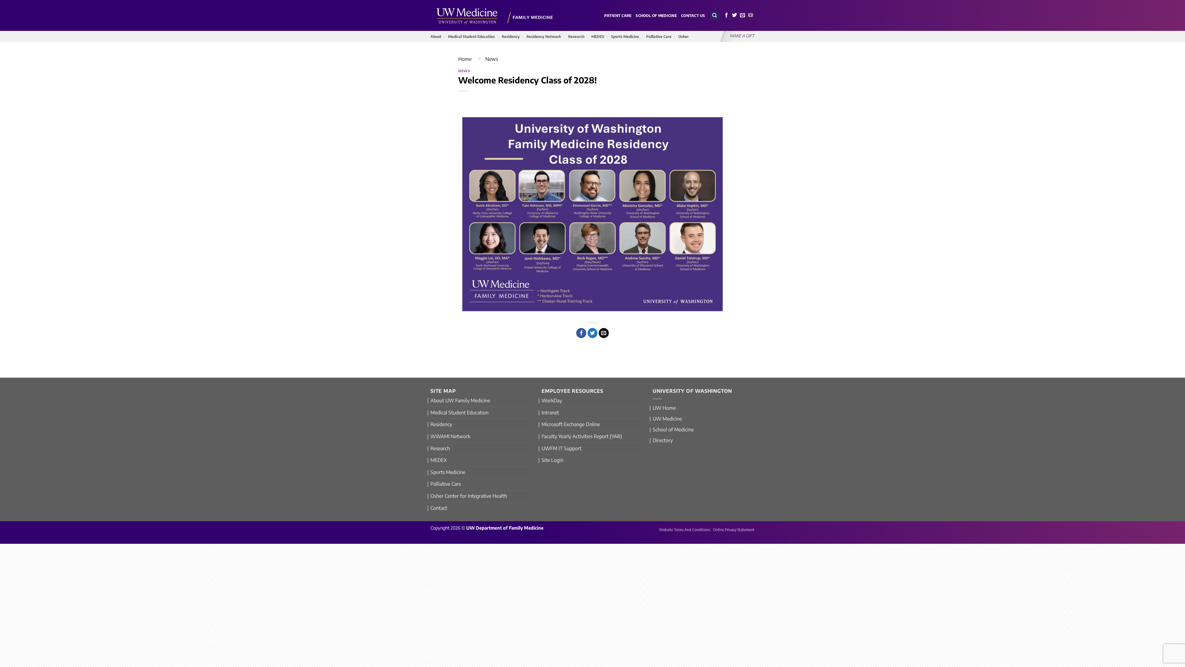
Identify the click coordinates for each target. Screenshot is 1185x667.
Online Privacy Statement (734, 529)
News (491, 59)
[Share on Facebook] (581, 333)
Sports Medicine (625, 36)
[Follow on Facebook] (726, 15)
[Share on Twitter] (593, 333)
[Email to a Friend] (604, 333)
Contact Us (693, 15)
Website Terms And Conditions (684, 529)
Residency (511, 36)
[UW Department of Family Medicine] (494, 15)
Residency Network (543, 36)
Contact (438, 508)
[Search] (715, 15)
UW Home (664, 408)
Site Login (552, 460)
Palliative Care (659, 36)
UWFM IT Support (561, 448)
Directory (663, 440)
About (435, 36)
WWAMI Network (450, 436)
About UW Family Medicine (460, 400)
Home (465, 59)
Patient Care (617, 15)
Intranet (550, 412)
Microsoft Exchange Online (571, 424)
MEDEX (597, 36)
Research (576, 36)
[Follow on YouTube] (750, 15)
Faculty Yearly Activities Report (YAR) (582, 436)
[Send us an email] (742, 15)
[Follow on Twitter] (734, 15)
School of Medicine (656, 15)
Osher (683, 36)
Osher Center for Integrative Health (468, 496)
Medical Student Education (471, 36)
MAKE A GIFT (742, 35)
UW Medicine (667, 419)
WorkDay (552, 400)
